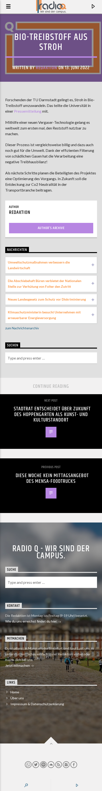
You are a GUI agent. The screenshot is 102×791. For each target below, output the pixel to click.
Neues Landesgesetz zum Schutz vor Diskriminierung (47, 299)
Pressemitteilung (28, 111)
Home (14, 692)
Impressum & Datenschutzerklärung (37, 704)
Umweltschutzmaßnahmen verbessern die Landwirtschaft (39, 265)
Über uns (17, 698)
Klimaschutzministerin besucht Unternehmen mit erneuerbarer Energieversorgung (44, 315)
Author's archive (51, 228)
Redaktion (46, 68)
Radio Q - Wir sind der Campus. (51, 552)
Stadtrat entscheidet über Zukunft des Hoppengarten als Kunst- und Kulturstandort (52, 414)
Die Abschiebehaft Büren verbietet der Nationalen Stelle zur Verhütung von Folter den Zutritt (44, 283)
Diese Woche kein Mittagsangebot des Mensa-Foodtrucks (52, 478)
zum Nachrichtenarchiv (22, 328)
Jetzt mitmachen (18, 665)
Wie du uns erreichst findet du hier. (31, 621)
